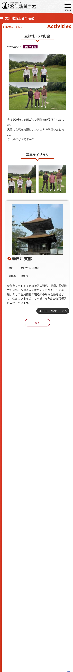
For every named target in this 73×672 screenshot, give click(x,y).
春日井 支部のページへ (53, 311)
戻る (37, 322)
